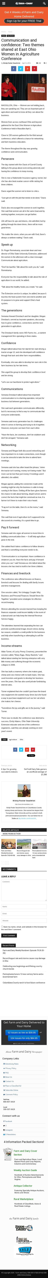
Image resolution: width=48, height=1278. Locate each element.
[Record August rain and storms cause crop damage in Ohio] (24, 844)
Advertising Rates (12, 1064)
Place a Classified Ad (13, 1086)
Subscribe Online (11, 1090)
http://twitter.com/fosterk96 (27, 818)
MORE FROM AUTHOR (12, 834)
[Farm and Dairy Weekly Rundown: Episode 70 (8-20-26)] (8, 844)
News (3, 36)
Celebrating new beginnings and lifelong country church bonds (22, 967)
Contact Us (9, 1081)
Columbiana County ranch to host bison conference (24, 983)
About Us (8, 1077)
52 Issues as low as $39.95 (22, 1032)
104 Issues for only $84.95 (24, 1038)
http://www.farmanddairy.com (24, 804)
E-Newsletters (10, 1134)
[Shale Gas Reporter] (24, 1243)
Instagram (9, 1130)
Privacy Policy (10, 1068)
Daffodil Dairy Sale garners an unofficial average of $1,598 (35, 772)
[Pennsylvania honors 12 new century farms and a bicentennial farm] (39, 844)
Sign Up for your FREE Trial (24, 20)
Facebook (8, 1121)
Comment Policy (11, 1095)
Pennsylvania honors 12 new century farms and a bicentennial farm (23, 975)
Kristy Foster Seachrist (11, 63)
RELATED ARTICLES (11, 830)
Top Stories (10, 36)
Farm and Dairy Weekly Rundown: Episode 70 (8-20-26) (8, 853)
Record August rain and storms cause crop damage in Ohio (24, 853)
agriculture (13, 739)
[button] (44, 3)
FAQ (7, 1073)
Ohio (21, 739)
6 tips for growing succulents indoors (9, 770)
